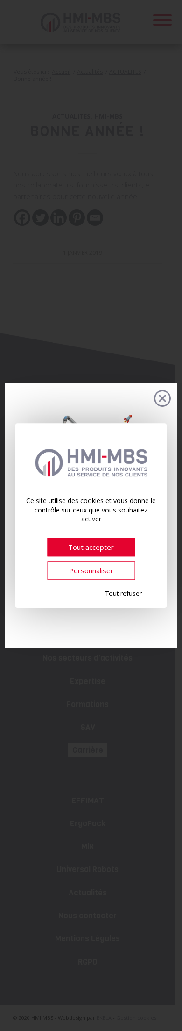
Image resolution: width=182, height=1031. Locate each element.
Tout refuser (123, 593)
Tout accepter (91, 547)
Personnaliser (91, 570)
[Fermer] (162, 398)
